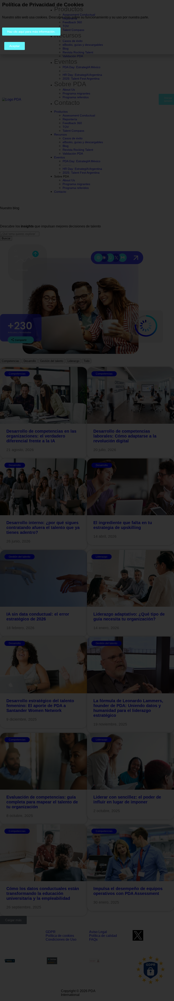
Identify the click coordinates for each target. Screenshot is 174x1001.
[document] (87, 500)
